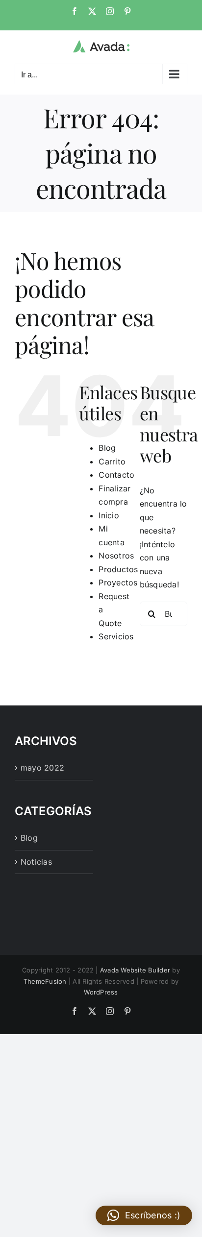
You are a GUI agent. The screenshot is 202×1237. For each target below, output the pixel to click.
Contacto (116, 475)
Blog (107, 448)
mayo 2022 (42, 768)
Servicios (116, 636)
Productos (118, 569)
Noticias (36, 862)
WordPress (101, 992)
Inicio (109, 515)
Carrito (112, 461)
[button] (144, 1215)
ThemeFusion (45, 981)
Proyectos (118, 582)
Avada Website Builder (135, 970)
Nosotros (116, 555)
